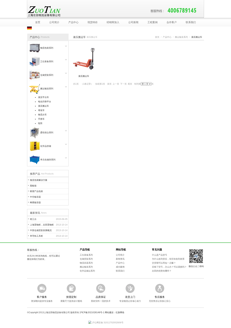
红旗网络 (120, 312)
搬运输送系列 (46, 88)
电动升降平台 (44, 101)
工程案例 (152, 22)
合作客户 (172, 22)
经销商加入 (113, 22)
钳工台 (33, 219)
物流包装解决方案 (38, 180)
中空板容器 (35, 197)
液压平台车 (43, 97)
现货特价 (93, 22)
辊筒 (40, 123)
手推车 (41, 119)
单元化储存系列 (47, 159)
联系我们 (191, 22)
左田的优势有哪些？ (161, 271)
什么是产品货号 (159, 255)
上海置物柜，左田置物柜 (42, 225)
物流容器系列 (86, 263)
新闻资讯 (120, 259)
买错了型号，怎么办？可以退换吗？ (169, 267)
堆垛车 (41, 110)
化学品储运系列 (87, 271)
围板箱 (33, 186)
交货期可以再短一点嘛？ (164, 263)
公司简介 (54, 22)
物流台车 (42, 114)
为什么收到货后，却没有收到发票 (168, 259)
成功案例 (120, 267)
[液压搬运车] (83, 58)
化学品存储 (45, 146)
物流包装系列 (46, 48)
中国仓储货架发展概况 (41, 230)
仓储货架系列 (46, 75)
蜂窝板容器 (35, 202)
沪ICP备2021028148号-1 (92, 312)
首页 (37, 22)
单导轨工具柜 (36, 236)
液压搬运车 (43, 106)
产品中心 (73, 22)
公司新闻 (133, 22)
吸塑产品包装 (36, 191)
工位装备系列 (46, 61)
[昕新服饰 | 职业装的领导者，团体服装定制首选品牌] (61, 11)
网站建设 (109, 312)
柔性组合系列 (46, 132)
